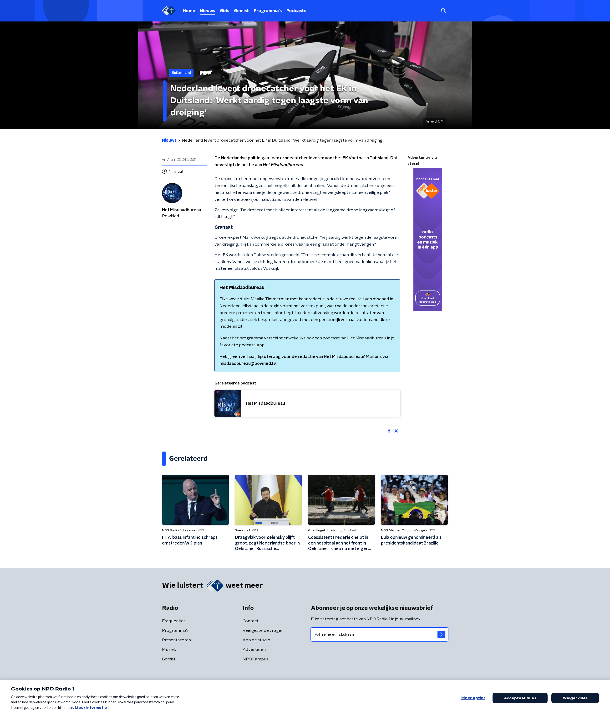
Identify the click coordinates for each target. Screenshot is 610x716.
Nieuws (207, 11)
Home (189, 11)
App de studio (256, 640)
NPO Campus (255, 659)
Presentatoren (176, 640)
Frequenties (173, 621)
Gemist (241, 11)
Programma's (268, 11)
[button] (443, 10)
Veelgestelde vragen (263, 630)
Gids (224, 11)
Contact (251, 621)
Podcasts (296, 11)
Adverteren (254, 650)
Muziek (169, 650)
